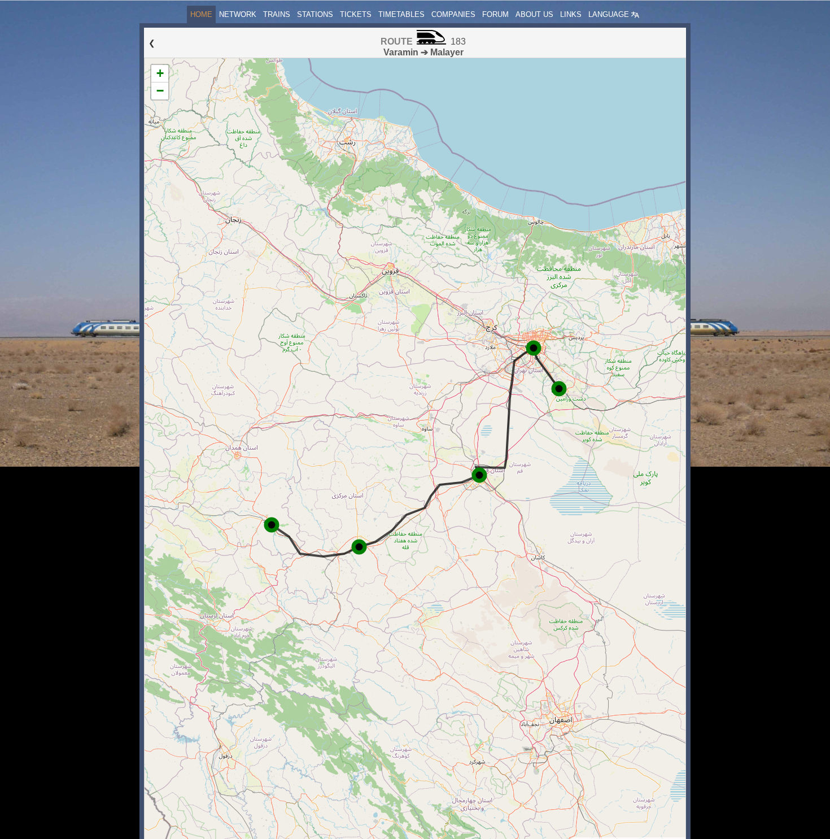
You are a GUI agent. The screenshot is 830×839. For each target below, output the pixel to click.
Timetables (401, 14)
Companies (453, 14)
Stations (315, 14)
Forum (495, 14)
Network (237, 14)
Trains (276, 14)
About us (534, 14)
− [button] (160, 91)
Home (201, 14)
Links (571, 14)
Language (609, 14)
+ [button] (160, 73)
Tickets (356, 14)
